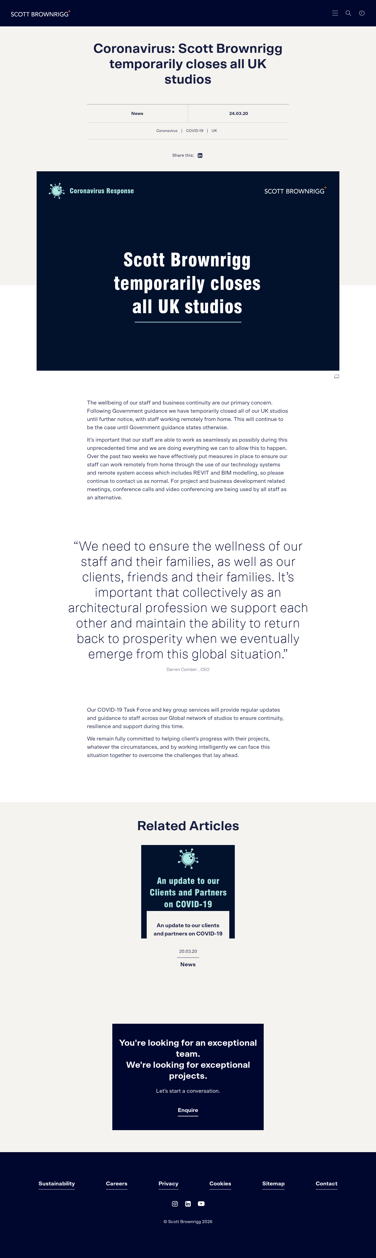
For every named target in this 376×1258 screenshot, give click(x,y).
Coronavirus (167, 131)
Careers (116, 1184)
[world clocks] (361, 13)
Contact (326, 1184)
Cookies (220, 1184)
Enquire (188, 1110)
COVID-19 (194, 131)
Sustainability (57, 1184)
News (137, 113)
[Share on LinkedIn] (200, 155)
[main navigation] (335, 13)
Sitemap (273, 1184)
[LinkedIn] (188, 1205)
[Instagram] (174, 1205)
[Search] (348, 13)
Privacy (168, 1184)
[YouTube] (201, 1205)
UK (214, 131)
